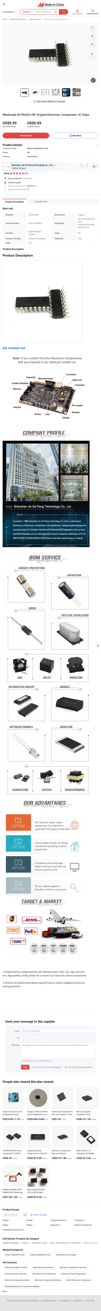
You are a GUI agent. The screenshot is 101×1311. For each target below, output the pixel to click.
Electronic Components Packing (48, 1280)
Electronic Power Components (73, 1273)
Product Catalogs (39, 1215)
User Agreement (65, 1301)
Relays (29, 1225)
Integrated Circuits (58, 1220)
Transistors (79, 1220)
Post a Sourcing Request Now (78, 1067)
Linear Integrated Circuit (14, 1254)
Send (25, 1067)
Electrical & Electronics (18, 19)
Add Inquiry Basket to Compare (51, 101)
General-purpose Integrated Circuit (56, 19)
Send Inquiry (26, 135)
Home (5, 19)
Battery (6, 1220)
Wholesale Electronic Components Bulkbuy (22, 1286)
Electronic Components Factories (72, 1267)
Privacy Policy (90, 1301)
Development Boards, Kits (13, 1229)
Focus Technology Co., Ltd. (33, 1301)
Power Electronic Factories (15, 1273)
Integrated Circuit (35, 19)
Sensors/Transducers (83, 1225)
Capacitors (54, 1225)
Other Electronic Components (44, 1273)
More (5, 1291)
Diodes (5, 1225)
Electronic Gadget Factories (16, 1267)
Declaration (78, 1301)
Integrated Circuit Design (66, 1254)
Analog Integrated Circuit (40, 1254)
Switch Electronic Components (78, 1280)
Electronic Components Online (17, 1280)
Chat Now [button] (76, 135)
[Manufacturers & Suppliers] (50, 4)
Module (30, 1220)
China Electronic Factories (43, 1267)
